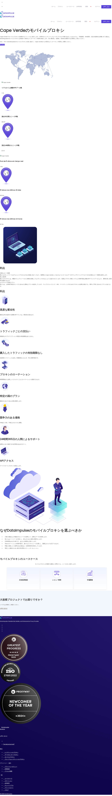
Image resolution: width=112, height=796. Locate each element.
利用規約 (7, 769)
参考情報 (79, 6)
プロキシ (60, 6)
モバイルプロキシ (10, 757)
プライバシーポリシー (11, 766)
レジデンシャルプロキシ (11, 752)
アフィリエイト (9, 788)
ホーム (54, 6)
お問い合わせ (3, 608)
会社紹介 (7, 783)
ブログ (7, 790)
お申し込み (106, 7)
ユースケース (70, 6)
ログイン (97, 6)
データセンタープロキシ (11, 755)
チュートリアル (9, 785)
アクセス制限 (8, 771)
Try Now (2, 45)
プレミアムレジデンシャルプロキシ (15, 759)
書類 (86, 6)
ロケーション (8, 781)
